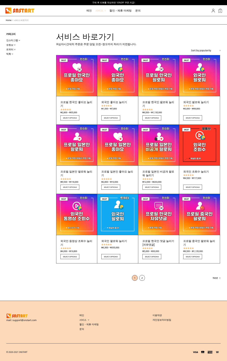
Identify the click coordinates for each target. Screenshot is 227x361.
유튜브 (9, 44)
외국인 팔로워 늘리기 (196, 102)
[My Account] (213, 10)
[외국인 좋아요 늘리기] (117, 75)
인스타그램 (12, 40)
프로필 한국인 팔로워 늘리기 (158, 104)
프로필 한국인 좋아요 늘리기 (76, 104)
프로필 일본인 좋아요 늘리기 (117, 173)
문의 (138, 10)
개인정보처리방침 (162, 319)
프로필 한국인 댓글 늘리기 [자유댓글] (158, 243)
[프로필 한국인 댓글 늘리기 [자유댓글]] (158, 214)
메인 (89, 10)
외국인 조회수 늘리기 (196, 172)
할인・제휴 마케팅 (121, 10)
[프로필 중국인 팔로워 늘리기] (199, 214)
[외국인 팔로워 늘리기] (199, 75)
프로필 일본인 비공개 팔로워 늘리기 (158, 173)
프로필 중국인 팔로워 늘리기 (199, 243)
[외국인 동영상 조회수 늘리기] (76, 214)
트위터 (9, 49)
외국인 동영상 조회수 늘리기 (76, 243)
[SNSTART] (20, 10)
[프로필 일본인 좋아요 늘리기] (117, 145)
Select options (70, 118)
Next (215, 277)
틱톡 (8, 53)
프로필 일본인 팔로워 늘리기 (76, 173)
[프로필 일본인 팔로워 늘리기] (76, 145)
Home (8, 20)
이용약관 (157, 315)
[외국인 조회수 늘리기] (199, 145)
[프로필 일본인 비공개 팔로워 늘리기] (158, 145)
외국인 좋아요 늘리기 (114, 102)
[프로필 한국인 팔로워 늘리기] (158, 75)
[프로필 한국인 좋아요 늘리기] (76, 75)
